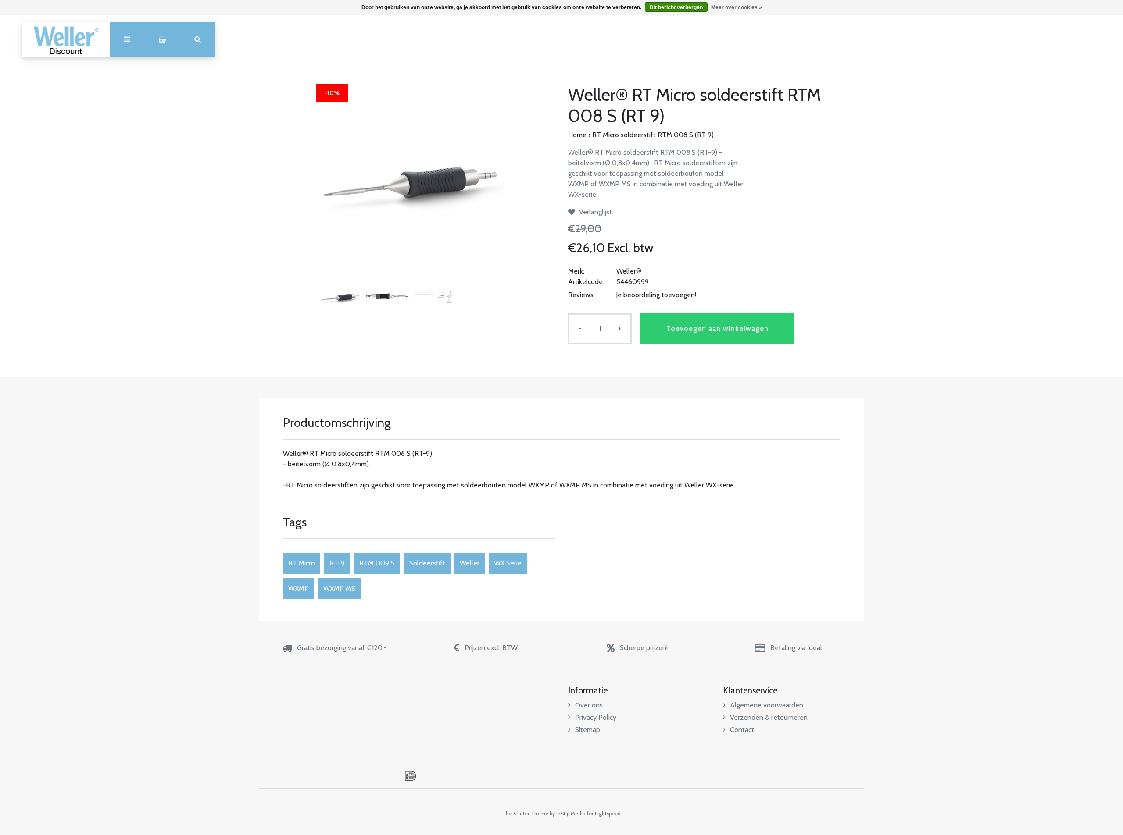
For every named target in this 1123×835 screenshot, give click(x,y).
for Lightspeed (604, 813)
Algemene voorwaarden (766, 705)
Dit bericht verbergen (676, 7)
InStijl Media (571, 813)
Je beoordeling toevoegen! (656, 295)
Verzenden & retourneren (769, 717)
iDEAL (410, 776)
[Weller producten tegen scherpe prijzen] (66, 39)
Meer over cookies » (736, 7)
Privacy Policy (595, 717)
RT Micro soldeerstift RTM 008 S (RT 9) (653, 135)
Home (577, 135)
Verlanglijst (594, 212)
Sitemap (587, 729)
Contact (742, 729)
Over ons (589, 705)
